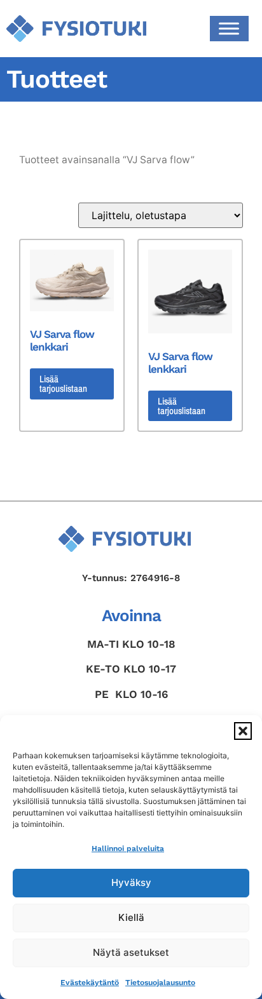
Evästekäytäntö (89, 982)
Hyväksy (131, 882)
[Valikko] (229, 28)
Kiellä (131, 917)
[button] (243, 731)
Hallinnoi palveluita (128, 848)
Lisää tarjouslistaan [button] (63, 383)
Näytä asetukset (131, 952)
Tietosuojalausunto (160, 982)
